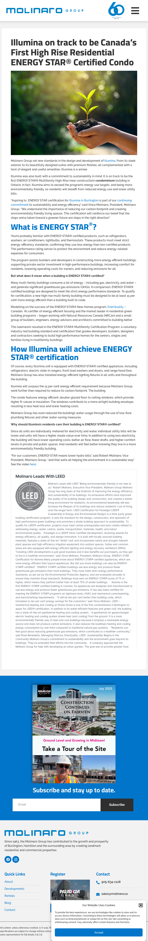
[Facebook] (8, 859)
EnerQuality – (117, 307)
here (33, 464)
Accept (98, 932)
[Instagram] (15, 859)
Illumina (109, 160)
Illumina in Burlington (84, 200)
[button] (141, 905)
